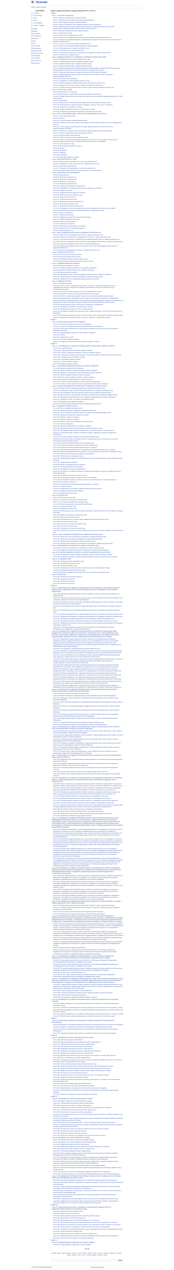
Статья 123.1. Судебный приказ (62, 348)
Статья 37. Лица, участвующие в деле (64, 116)
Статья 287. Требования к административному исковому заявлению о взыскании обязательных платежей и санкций (87, 1007)
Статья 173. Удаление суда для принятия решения (68, 490)
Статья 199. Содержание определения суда (66, 563)
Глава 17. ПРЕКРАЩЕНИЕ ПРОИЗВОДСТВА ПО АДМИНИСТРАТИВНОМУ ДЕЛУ (75, 545)
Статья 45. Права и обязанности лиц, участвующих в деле (70, 137)
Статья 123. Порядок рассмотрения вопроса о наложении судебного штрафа (76, 341)
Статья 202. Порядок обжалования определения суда (69, 570)
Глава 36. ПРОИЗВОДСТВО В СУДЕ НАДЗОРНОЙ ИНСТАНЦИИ (71, 1137)
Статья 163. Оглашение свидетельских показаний (68, 466)
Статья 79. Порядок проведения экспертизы (66, 219)
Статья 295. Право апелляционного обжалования (68, 1039)
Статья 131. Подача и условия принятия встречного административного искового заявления (80, 383)
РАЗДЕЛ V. (54, 1018)
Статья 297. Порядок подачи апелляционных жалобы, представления (74, 1044)
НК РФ (74, 1255)
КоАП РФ (106, 1253)
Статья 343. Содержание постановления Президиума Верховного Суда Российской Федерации (81, 1171)
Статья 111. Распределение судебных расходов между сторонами (73, 306)
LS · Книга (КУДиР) (36, 23)
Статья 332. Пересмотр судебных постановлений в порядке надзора (73, 1139)
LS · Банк (34, 18)
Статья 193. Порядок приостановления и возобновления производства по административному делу (83, 543)
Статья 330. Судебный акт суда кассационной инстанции (70, 1133)
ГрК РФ (74, 1253)
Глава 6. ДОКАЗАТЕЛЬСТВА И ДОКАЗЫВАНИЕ (66, 172)
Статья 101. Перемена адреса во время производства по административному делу (78, 276)
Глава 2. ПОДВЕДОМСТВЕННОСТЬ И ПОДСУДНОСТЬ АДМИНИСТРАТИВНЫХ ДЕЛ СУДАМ (79, 57)
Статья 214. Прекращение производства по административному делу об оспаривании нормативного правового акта (88, 616)
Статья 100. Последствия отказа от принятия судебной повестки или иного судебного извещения (82, 274)
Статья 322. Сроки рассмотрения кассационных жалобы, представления (75, 1110)
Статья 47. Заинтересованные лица (63, 143)
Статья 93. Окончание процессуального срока (67, 256)
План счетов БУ (35, 45)
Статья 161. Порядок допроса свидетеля (65, 462)
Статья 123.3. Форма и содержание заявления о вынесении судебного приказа (76, 352)
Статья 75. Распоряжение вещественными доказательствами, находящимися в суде (78, 210)
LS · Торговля (35, 13)
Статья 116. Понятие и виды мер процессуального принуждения (72, 324)
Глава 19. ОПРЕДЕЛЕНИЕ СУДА (61, 559)
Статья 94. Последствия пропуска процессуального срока (70, 259)
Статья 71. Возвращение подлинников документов (68, 201)
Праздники (34, 31)
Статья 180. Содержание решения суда (65, 508)
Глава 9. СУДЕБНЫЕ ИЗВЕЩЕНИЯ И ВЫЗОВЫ (65, 263)
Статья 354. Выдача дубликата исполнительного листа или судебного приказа (76, 1215)
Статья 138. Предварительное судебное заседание (68, 401)
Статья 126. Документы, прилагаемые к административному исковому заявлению (77, 372)
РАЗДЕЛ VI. (54, 1035)
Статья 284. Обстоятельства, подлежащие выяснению (69, 972)
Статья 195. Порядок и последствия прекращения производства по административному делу (81, 550)
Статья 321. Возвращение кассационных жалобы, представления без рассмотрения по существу (82, 1107)
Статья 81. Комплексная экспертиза (63, 223)
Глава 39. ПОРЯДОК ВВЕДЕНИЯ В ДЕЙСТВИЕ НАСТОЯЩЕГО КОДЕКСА (73, 1242)
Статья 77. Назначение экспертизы (63, 214)
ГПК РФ (84, 1253)
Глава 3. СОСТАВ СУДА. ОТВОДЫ (62, 89)
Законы (33, 43)
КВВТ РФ (113, 1253)
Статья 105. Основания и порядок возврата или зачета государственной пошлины (77, 291)
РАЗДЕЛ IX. (54, 1240)
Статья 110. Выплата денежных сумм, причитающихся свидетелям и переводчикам (78, 304)
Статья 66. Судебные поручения (62, 190)
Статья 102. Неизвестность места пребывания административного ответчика (76, 279)
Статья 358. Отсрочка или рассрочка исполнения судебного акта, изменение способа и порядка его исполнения (86, 1224)
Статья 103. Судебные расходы (62, 283)
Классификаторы (36, 36)
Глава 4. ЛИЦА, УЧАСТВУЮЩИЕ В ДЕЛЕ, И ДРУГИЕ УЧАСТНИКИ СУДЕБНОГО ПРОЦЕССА (79, 113)
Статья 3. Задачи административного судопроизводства (69, 22)
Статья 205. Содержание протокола (63, 579)
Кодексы (38, 7)
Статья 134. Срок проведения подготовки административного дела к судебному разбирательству (82, 392)
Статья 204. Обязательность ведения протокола (67, 576)
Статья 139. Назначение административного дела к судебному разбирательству (77, 403)
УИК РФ (94, 1255)
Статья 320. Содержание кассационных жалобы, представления (72, 1105)
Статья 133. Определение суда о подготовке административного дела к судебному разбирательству (83, 390)
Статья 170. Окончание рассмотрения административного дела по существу (76, 484)
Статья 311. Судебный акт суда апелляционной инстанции (70, 1077)
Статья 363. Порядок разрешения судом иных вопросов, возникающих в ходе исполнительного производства (85, 1235)
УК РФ (105, 1255)
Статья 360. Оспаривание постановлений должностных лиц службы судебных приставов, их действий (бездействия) (88, 1229)
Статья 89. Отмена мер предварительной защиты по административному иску (76, 243)
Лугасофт (37, 1267)
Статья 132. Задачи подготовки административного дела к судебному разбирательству (79, 388)
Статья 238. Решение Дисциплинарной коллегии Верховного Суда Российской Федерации (80, 724)
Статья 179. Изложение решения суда (64, 506)
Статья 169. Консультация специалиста (65, 482)
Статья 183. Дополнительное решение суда (66, 517)
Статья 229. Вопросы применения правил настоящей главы (71, 693)
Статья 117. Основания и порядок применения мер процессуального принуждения (78, 326)
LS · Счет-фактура (36, 15)
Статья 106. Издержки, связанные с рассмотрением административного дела (76, 293)
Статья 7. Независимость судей (62, 33)
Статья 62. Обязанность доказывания (64, 181)
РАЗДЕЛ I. (53, 13)
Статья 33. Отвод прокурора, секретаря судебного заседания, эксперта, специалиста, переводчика (82, 104)
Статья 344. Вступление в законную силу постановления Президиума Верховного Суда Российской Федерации (86, 1174)
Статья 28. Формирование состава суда (65, 91)
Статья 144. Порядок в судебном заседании (66, 417)
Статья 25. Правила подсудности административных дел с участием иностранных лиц (79, 83)
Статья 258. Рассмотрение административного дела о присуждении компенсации (77, 809)
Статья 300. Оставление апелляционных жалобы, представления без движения (77, 1051)
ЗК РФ (95, 1253)
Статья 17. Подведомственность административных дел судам (72, 59)
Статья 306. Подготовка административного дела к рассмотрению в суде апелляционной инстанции (83, 1066)
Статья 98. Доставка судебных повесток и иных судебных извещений (73, 270)
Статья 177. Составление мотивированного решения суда (70, 502)
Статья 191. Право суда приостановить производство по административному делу (77, 539)
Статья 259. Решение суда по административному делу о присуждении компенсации (78, 811)
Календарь (34, 28)
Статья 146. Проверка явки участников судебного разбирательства (73, 421)
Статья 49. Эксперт (59, 148)
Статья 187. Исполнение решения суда (65, 526)
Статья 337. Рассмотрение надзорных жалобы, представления (72, 1151)
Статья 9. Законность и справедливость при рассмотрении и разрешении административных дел (82, 37)
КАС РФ (100, 1253)
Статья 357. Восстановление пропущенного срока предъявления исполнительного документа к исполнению (85, 1222)
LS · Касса (34, 20)
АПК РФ (54, 1253)
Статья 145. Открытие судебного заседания (66, 419)
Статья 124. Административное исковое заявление (68, 368)
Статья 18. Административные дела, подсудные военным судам (72, 63)
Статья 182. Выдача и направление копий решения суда (70, 515)
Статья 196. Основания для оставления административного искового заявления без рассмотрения (82, 554)
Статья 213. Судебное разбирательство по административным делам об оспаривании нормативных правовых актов (88, 614)
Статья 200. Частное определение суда (65, 565)
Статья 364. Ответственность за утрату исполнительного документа (73, 1238)
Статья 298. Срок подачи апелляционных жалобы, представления (73, 1046)
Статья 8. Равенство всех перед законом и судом (67, 35)
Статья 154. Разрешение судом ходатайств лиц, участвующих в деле (73, 443)
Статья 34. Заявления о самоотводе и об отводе (67, 107)
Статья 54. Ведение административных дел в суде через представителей (75, 161)
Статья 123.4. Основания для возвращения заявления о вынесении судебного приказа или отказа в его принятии (87, 355)
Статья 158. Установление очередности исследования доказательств (73, 453)
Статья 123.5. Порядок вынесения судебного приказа (69, 357)
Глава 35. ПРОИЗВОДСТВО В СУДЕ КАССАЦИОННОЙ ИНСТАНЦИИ (72, 1098)
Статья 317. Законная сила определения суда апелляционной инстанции (75, 1094)
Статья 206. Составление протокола (64, 581)
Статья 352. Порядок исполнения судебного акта (67, 1211)
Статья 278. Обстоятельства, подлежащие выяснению (69, 947)
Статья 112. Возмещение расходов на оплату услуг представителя (73, 309)
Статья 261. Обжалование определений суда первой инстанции (72, 815)
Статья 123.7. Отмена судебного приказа (65, 361)
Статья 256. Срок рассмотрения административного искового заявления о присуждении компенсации (83, 802)
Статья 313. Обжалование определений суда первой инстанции (72, 1083)
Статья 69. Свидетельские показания (64, 197)
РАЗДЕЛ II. (54, 319)
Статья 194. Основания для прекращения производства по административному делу (78, 548)
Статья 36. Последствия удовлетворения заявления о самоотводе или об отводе (77, 111)
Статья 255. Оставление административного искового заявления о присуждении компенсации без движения (85, 800)
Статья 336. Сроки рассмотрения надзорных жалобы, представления (74, 1148)
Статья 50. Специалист (60, 150)
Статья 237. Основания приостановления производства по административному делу (78, 722)
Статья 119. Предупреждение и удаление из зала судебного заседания (74, 332)
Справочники (35, 38)
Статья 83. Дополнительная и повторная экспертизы (68, 228)
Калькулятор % (35, 63)
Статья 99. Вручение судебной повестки (65, 272)
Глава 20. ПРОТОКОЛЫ (59, 574)
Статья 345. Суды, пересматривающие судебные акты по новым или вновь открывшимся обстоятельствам (85, 1180)
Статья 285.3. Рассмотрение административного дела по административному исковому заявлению (82, 992)
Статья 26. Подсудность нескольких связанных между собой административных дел (78, 85)
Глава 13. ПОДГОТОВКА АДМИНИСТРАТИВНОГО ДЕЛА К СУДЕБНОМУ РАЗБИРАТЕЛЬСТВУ (79, 386)
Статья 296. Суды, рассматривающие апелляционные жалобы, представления (76, 1042)
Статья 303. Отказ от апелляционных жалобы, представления (71, 1057)
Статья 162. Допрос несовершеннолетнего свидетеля (69, 464)
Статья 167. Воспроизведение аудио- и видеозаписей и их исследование (75, 477)
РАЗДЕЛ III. (54, 343)
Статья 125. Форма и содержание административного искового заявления (75, 370)
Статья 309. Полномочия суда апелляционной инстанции (70, 1072)
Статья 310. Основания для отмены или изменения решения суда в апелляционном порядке (81, 1075)
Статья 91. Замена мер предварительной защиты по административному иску (76, 250)
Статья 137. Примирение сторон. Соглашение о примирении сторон (73, 399)
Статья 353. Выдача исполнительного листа (66, 1213)
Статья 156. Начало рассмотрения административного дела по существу (75, 447)
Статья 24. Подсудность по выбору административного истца (71, 80)
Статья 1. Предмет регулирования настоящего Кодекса (69, 17)
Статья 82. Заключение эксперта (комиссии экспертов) (69, 226)
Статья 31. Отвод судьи (60, 100)
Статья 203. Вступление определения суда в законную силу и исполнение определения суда (81, 572)
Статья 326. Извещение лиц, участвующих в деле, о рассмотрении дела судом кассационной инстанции (84, 1122)
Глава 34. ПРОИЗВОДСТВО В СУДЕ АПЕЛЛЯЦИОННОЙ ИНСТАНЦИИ (72, 1037)
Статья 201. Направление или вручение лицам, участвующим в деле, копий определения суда (81, 568)
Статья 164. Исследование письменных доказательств (69, 469)
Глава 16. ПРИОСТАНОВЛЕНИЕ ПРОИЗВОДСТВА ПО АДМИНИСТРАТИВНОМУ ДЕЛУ (77, 534)
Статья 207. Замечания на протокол (64, 583)
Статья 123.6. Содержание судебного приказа (67, 359)
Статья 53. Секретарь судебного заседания (66, 157)
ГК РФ (79, 1253)
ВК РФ (64, 1253)
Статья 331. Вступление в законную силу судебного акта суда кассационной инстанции (79, 1135)
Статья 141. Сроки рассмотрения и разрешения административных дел (74, 410)
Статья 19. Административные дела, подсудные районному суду (72, 66)
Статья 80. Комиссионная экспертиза (64, 221)
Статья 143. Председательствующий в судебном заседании (71, 415)
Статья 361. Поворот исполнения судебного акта (67, 1231)
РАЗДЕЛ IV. (54, 585)
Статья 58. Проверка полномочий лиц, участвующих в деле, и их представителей (77, 170)
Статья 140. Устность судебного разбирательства (67, 408)
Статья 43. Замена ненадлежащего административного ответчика (72, 133)
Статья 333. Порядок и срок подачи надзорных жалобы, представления (74, 1142)
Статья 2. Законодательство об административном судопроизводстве (74, 20)
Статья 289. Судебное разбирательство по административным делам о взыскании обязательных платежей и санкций (88, 1014)
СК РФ (79, 1255)
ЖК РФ (90, 1253)
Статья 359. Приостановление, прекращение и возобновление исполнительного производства (81, 1227)
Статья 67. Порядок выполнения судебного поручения (69, 192)
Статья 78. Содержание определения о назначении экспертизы (72, 217)
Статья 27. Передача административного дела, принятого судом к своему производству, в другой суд (83, 87)
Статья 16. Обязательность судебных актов (66, 54)
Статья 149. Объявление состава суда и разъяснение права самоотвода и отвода (77, 428)
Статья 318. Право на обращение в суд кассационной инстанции (72, 1101)
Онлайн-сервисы (36, 48)
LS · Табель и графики (37, 25)
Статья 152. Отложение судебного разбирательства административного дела (76, 436)
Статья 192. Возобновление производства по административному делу (74, 541)
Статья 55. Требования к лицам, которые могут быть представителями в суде (76, 163)
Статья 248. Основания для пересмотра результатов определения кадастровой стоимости (80, 771)
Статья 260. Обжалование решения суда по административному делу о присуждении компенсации (82, 813)
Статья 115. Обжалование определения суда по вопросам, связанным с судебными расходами (81, 317)
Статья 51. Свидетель (59, 152)
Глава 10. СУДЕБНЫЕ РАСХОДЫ (61, 281)
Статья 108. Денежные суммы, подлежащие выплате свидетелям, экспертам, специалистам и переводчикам (85, 298)
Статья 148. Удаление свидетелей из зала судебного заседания (72, 426)
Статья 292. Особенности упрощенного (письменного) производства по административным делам (82, 1027)
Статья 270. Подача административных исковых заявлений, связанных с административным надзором (83, 905)
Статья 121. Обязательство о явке (63, 337)
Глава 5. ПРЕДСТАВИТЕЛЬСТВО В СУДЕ (64, 159)
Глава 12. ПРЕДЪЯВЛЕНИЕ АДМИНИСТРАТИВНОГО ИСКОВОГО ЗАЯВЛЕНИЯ (75, 366)
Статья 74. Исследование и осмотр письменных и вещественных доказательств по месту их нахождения (84, 208)
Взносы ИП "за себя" (37, 53)
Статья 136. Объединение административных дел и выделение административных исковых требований (84, 397)
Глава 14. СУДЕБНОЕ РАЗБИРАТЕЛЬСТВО (64, 406)
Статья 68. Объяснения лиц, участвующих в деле (68, 195)
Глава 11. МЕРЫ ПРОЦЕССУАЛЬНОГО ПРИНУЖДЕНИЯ (68, 322)
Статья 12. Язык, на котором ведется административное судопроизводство (75, 46)
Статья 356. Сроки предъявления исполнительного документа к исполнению (76, 1220)
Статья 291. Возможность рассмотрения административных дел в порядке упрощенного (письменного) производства (88, 1024)
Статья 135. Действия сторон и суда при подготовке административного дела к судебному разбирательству (85, 394)
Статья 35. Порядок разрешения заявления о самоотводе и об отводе (74, 109)
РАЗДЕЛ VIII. (54, 1205)
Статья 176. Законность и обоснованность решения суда (70, 499)
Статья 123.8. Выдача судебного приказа (65, 363)
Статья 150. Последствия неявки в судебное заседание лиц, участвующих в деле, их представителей (83, 430)
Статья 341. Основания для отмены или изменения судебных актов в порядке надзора (79, 1165)
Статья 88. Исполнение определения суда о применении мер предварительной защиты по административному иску (88, 241)
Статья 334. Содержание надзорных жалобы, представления (71, 1144)
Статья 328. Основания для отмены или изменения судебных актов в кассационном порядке (81, 1128)
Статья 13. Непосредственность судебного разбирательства (71, 48)
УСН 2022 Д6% (35, 55)
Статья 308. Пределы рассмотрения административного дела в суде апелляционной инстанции (82, 1070)
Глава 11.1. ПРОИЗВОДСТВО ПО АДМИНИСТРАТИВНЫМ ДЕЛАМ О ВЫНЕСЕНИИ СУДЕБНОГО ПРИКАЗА (83, 346)
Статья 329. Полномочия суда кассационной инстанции (69, 1131)
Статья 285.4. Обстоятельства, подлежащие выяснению (70, 995)
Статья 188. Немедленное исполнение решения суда (69, 528)
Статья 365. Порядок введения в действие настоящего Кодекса (72, 1244)
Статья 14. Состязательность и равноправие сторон (68, 50)
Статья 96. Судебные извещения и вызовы (66, 265)
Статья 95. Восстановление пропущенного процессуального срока (73, 261)
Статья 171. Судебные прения (62, 486)
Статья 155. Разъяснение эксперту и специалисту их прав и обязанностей (75, 445)
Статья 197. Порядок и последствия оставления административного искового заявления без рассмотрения (85, 556)
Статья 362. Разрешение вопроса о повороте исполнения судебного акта (75, 1233)
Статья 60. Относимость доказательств (64, 177)
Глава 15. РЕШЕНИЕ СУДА (60, 495)
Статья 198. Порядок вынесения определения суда (68, 561)
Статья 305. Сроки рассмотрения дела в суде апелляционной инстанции (75, 1064)
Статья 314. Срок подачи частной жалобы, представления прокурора (73, 1085)
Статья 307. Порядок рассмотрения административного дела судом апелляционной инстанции (81, 1068)
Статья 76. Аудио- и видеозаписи (63, 212)
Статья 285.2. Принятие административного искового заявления (72, 990)
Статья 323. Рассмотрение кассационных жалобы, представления (73, 1112)
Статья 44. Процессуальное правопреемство (66, 135)
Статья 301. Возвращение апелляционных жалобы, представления (73, 1053)
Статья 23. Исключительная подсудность (65, 78)
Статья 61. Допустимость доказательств (65, 179)
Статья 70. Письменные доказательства (65, 199)
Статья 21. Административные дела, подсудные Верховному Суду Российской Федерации (80, 72)
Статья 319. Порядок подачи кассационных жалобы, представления (73, 1103)
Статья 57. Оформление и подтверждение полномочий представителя (74, 168)
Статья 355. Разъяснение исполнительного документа (69, 1218)
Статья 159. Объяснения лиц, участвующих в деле (68, 456)
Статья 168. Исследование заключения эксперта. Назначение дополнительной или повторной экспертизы (84, 479)
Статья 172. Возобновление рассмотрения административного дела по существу (77, 488)
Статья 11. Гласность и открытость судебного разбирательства (71, 43)
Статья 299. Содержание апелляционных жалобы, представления (73, 1048)
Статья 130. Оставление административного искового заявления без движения (76, 381)
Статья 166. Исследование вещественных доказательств (70, 475)
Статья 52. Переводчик (60, 154)
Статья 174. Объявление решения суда (65, 493)
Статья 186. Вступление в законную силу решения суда (69, 523)
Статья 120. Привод (59, 334)
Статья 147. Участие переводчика (63, 423)
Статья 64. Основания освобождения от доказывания (69, 186)
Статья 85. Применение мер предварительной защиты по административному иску (78, 235)
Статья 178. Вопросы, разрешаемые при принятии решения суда (72, 504)
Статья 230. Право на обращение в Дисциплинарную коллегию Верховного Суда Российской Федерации (84, 695)
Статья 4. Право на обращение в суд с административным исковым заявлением (77, 24)
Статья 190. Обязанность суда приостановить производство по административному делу (79, 536)
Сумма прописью (36, 60)
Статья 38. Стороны (59, 118)
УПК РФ (99, 1255)
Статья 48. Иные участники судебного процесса (67, 146)
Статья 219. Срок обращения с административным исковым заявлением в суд (76, 648)
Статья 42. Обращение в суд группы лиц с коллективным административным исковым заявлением (82, 130)
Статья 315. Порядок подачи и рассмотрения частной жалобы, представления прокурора (80, 1088)
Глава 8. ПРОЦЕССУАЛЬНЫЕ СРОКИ (63, 252)
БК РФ (59, 1253)
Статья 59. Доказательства (61, 175)
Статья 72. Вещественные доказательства (65, 203)
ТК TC (84, 1255)
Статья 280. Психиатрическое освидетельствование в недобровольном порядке (77, 954)
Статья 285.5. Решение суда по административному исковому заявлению (75, 997)
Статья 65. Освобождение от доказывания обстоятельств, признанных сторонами (77, 188)
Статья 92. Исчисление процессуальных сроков (67, 254)
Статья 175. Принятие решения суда (64, 497)
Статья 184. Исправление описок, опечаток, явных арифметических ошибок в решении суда (80, 519)
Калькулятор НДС (36, 50)
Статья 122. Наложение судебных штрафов (66, 339)
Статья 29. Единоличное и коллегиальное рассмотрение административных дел (77, 94)
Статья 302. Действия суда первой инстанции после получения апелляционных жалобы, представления (84, 1055)
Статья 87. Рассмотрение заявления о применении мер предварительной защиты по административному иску (86, 239)
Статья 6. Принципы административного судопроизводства (70, 30)
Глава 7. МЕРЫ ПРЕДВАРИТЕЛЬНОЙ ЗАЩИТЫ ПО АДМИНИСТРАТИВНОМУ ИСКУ (76, 232)
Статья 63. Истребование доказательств (65, 183)
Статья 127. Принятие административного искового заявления (71, 375)
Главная (33, 7)
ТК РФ (88, 1255)
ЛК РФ (69, 1255)
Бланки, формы (35, 33)
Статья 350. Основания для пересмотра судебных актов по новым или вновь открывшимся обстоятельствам (85, 1198)
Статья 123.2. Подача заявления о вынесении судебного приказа (72, 350)
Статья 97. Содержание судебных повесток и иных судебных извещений (74, 268)
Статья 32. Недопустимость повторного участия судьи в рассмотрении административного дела (81, 102)
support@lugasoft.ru (99, 1267)
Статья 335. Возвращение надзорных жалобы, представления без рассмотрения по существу (81, 1146)
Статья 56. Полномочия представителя (64, 166)
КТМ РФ (119, 1253)
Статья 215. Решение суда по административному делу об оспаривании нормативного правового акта (83, 618)
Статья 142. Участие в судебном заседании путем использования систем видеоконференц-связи (82, 412)
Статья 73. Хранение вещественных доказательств (68, 206)
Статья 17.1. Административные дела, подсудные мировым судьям (73, 61)
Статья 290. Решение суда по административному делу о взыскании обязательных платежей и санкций (84, 1016)
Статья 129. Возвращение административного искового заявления (73, 379)
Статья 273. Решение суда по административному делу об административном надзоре (79, 914)
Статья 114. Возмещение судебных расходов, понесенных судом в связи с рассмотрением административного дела (88, 315)
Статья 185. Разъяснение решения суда (65, 521)
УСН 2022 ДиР (35, 58)
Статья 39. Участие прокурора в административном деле (70, 120)
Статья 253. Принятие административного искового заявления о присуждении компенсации (80, 796)
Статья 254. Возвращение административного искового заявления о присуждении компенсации (81, 798)
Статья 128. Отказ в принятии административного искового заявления (74, 377)
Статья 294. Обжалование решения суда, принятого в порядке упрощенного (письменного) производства (84, 1033)
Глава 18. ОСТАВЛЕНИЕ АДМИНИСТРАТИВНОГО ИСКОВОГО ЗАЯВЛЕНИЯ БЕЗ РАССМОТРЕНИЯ (81, 552)
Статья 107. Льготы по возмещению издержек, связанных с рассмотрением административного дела (83, 296)
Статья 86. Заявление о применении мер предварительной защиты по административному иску (82, 237)
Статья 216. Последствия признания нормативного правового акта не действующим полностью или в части (85, 621)
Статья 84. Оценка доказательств (63, 230)
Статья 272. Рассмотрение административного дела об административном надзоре (78, 911)
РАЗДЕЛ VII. (54, 1096)
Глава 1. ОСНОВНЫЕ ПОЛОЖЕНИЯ (62, 15)
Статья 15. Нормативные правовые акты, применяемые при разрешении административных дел (82, 52)
